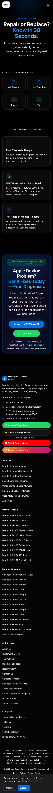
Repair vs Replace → (35, 345)
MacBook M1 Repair (15, 763)
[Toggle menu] (48, 4)
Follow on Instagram (18, 450)
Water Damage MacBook (17, 760)
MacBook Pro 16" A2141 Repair (17, 535)
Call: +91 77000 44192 (28, 324)
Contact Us (7, 673)
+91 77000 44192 (14, 402)
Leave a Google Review (19, 432)
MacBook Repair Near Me (14, 683)
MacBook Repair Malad (13, 589)
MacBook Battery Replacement (17, 476)
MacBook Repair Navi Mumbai (16, 629)
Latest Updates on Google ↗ (16, 693)
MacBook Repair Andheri (14, 584)
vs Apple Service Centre (14, 717)
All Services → (18, 342)
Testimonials (8, 659)
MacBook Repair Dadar (13, 614)
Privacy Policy (35, 781)
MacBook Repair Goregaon (15, 594)
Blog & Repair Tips (11, 664)
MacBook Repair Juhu (12, 624)
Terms (30, 773)
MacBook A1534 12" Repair (15, 555)
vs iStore (6, 727)
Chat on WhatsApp (17, 425)
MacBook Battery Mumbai (37, 757)
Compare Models (10, 678)
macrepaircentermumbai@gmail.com (23, 407)
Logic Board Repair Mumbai (15, 481)
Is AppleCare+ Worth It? (13, 737)
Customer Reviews (11, 654)
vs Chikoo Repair (10, 732)
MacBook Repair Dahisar (14, 599)
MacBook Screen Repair (15, 757)
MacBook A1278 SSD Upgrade (17, 550)
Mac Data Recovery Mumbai (16, 491)
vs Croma (6, 722)
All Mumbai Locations (12, 634)
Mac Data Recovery (38, 760)
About (37, 773)
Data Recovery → (34, 342)
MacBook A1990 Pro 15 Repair (17, 540)
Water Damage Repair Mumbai (17, 486)
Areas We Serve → (16, 345)
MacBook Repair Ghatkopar (15, 619)
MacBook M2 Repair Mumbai (16, 520)
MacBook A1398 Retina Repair (17, 545)
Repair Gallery (9, 669)
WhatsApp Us (28, 333)
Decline (9, 788)
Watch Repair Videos (18, 443)
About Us (6, 649)
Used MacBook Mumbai (36, 763)
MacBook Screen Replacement (17, 471)
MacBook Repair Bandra (14, 604)
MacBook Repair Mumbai (14, 466)
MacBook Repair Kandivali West (17, 574)
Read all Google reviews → (27, 438)
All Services (7, 500)
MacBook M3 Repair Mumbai (16, 525)
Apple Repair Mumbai (12, 688)
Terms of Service (10, 703)
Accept (23, 788)
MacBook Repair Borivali (14, 579)
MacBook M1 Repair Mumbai (16, 515)
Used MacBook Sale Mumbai (16, 496)
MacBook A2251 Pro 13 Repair (17, 560)
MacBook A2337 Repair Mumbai (17, 530)
